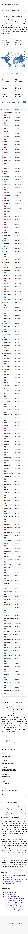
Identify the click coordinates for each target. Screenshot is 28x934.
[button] (24, 51)
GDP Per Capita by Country (13, 896)
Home (3, 10)
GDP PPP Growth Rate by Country (15, 902)
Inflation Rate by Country (12, 904)
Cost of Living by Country (12, 908)
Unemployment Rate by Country (14, 910)
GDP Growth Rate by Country (14, 900)
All (24, 102)
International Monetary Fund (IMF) (15, 875)
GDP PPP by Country (11, 894)
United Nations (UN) (11, 883)
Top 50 (13, 102)
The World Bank (9, 877)
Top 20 (8, 102)
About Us (13, 923)
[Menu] (24, 5)
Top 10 (3, 102)
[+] (25, 795)
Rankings (8, 10)
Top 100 (19, 102)
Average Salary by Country (13, 906)
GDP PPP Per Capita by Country (14, 898)
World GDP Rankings (11, 892)
